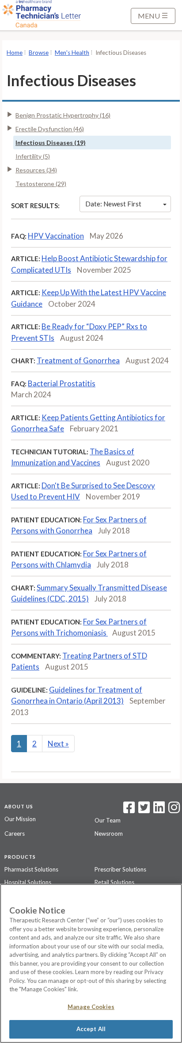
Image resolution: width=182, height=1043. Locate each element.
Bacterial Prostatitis (61, 383)
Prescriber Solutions (120, 869)
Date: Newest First (113, 204)
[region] (91, 963)
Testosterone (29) (40, 183)
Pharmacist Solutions (31, 869)
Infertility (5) (32, 156)
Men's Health (72, 52)
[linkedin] (159, 810)
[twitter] (143, 810)
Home (15, 52)
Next (58, 743)
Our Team (108, 820)
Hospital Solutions (27, 882)
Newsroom (109, 833)
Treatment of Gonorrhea (78, 360)
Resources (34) (36, 170)
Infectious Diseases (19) (50, 142)
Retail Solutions (114, 882)
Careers (14, 833)
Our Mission (20, 818)
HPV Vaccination (56, 235)
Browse (39, 52)
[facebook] (129, 810)
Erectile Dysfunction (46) (49, 129)
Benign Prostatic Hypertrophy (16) (62, 115)
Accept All (91, 1028)
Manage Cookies (91, 1006)
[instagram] (174, 810)
